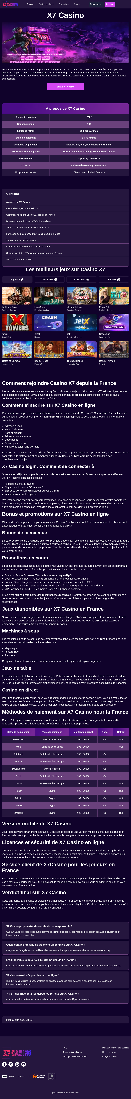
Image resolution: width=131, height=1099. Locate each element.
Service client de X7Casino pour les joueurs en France (34, 253)
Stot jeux (111, 279)
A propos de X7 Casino (18, 202)
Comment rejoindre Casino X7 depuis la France (30, 215)
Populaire (15, 279)
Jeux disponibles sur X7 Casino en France (27, 227)
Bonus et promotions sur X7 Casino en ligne (28, 221)
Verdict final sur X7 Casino (19, 259)
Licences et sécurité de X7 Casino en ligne (28, 246)
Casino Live (47, 279)
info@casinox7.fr (110, 1057)
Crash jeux (79, 279)
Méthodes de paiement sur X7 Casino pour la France (33, 234)
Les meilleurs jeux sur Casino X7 (23, 208)
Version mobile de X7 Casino (21, 240)
